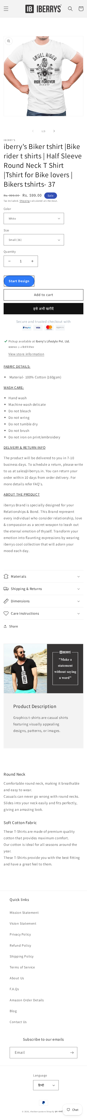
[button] (6, 8)
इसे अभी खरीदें (43, 308)
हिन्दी (41, 1085)
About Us (17, 978)
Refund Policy (20, 945)
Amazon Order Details (27, 1000)
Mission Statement (24, 912)
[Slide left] (33, 131)
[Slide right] (54, 131)
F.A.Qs (14, 989)
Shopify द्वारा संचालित (55, 1111)
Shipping (25, 200)
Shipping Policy (22, 956)
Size (6, 230)
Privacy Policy (20, 934)
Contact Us (18, 1022)
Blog (13, 1011)
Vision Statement (23, 923)
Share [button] (13, 626)
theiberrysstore (38, 1111)
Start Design (19, 281)
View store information (26, 354)
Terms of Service (22, 967)
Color (7, 209)
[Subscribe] (71, 1052)
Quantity (10, 252)
